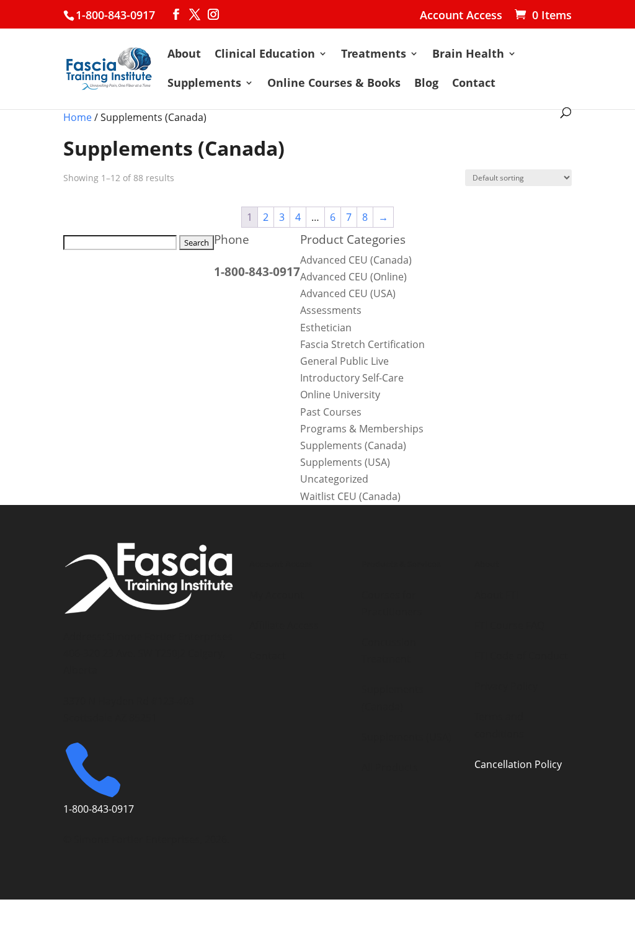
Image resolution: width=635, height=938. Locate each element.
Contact (473, 84)
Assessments (331, 310)
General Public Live (344, 361)
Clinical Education (265, 55)
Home (77, 117)
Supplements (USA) (345, 462)
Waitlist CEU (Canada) (350, 496)
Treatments (373, 55)
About (184, 55)
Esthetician (326, 327)
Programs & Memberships (362, 429)
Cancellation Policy (518, 764)
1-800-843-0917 (115, 14)
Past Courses (331, 412)
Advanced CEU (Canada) (356, 260)
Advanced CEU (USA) (348, 293)
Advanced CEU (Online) (353, 277)
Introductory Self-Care (352, 378)
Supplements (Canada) (353, 445)
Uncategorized (334, 479)
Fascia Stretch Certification (362, 344)
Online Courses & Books (334, 84)
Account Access (461, 15)
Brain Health (468, 55)
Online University (340, 394)
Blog (426, 84)
